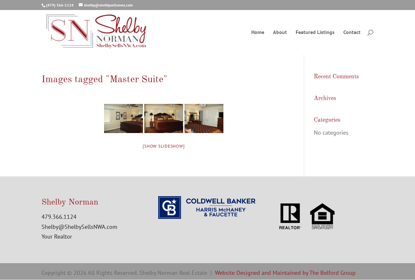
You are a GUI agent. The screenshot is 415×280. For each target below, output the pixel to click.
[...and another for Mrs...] (203, 118)
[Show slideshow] (163, 146)
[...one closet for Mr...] (163, 118)
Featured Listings (315, 32)
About (280, 32)
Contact (352, 32)
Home (257, 32)
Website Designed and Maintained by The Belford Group (285, 272)
